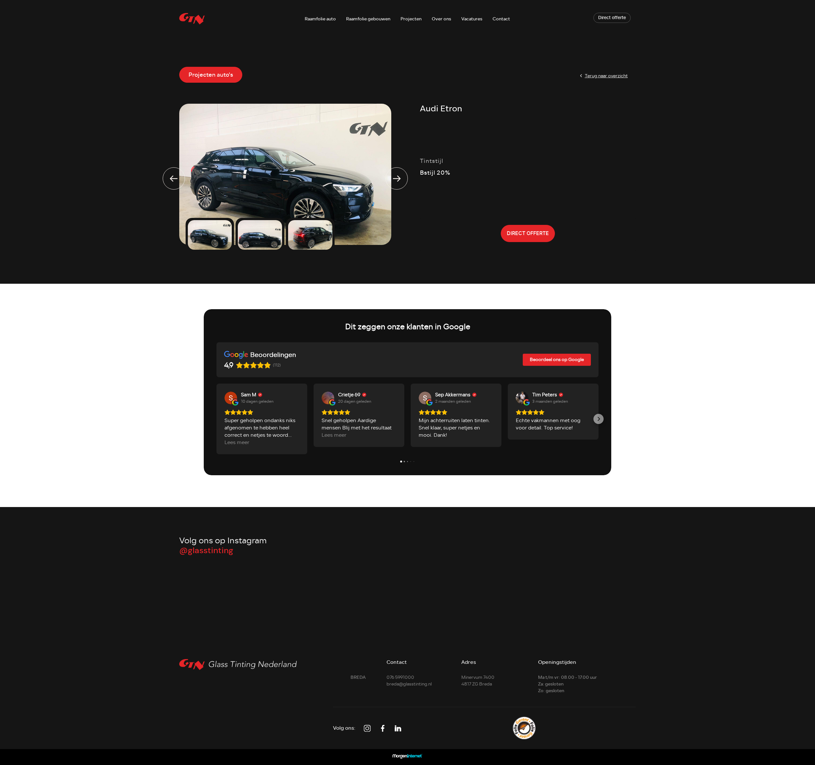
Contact (501, 19)
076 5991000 (400, 677)
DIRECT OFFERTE (528, 233)
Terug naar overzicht (606, 76)
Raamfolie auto (320, 19)
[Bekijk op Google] (230, 398)
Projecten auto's (210, 74)
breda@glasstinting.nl (409, 684)
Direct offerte (612, 18)
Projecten (411, 19)
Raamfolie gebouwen (368, 19)
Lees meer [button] (236, 442)
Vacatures (471, 19)
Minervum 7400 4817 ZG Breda (477, 680)
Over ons (441, 19)
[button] (216, 419)
